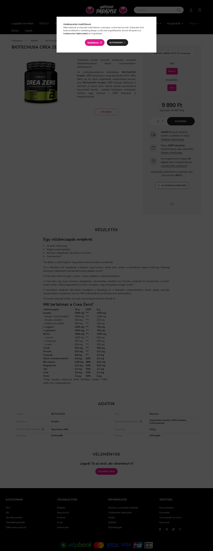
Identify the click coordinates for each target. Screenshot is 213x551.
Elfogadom (115, 42)
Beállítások (93, 42)
